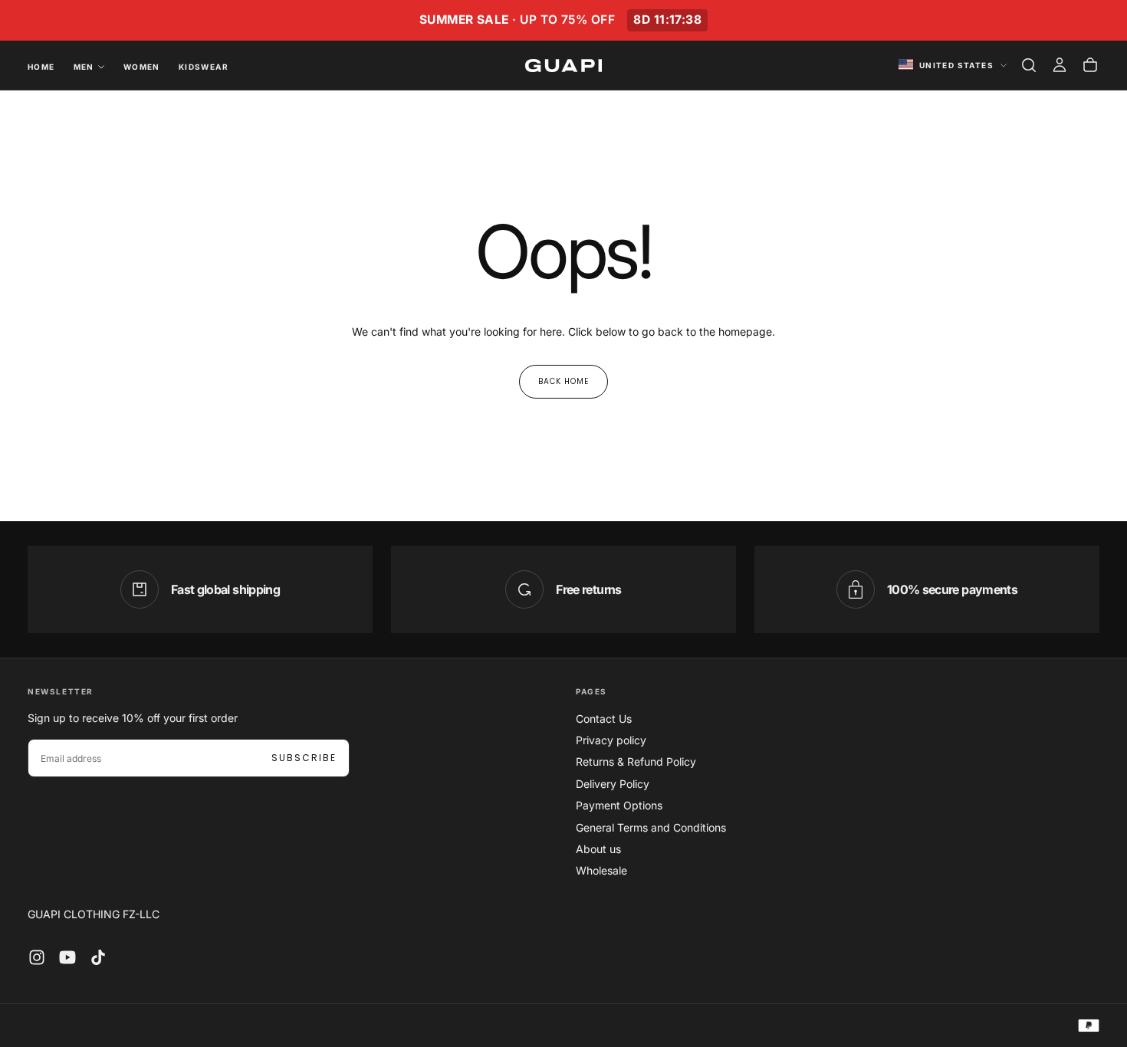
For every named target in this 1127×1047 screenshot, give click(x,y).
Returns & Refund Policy (636, 761)
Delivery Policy (612, 783)
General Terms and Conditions (651, 827)
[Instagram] (37, 957)
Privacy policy (611, 740)
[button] (1029, 65)
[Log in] (1059, 65)
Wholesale (601, 870)
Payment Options (619, 805)
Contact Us (604, 718)
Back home (563, 381)
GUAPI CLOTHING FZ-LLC (93, 914)
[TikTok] (98, 957)
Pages (591, 691)
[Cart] (1090, 65)
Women (141, 66)
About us (598, 848)
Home (41, 66)
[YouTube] (67, 957)
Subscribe (304, 757)
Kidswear (203, 66)
